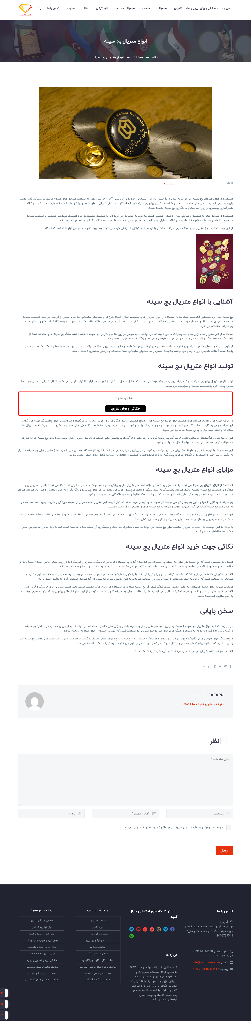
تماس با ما (53, 8)
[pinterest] (152, 930)
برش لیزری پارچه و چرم (42, 953)
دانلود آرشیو (102, 8)
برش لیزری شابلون (42, 927)
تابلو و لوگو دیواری (97, 934)
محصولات (162, 8)
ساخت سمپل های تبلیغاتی (42, 980)
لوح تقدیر (97, 927)
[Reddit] (203, 666)
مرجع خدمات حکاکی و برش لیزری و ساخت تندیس (202, 8)
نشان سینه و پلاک (97, 953)
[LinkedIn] (209, 666)
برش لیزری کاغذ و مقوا (42, 934)
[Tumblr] (214, 666)
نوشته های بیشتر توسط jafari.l (202, 704)
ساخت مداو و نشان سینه (42, 973)
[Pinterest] (219, 666)
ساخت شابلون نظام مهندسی (42, 967)
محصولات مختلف (125, 8)
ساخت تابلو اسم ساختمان (97, 973)
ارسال (224, 850)
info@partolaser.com (206, 963)
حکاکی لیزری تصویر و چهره (42, 960)
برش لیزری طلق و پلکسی (42, 947)
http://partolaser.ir (205, 969)
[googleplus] (145, 930)
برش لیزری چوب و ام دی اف (42, 940)
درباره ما (70, 8)
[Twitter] (225, 666)
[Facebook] (230, 666)
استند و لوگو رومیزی (97, 940)
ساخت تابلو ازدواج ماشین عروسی (97, 967)
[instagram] (159, 930)
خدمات (146, 8)
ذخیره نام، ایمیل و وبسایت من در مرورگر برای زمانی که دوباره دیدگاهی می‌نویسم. (174, 827)
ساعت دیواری (97, 947)
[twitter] (165, 930)
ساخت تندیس (98, 920)
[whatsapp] (131, 937)
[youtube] (138, 930)
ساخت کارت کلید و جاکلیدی (97, 960)
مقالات (85, 8)
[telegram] (131, 930)
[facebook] (172, 930)
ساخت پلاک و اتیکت (98, 980)
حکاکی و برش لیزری (125, 408)
